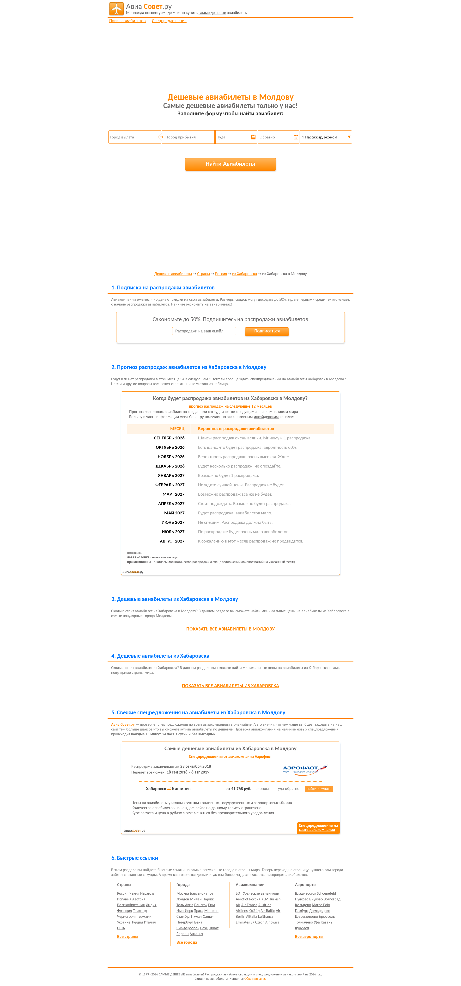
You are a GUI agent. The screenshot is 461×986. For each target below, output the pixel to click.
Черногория (127, 917)
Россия (221, 274)
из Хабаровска (244, 274)
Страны (203, 274)
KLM (264, 899)
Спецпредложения (169, 21)
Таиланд (140, 911)
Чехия (134, 894)
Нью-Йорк (184, 911)
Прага (198, 911)
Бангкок (200, 905)
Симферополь (187, 928)
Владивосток (305, 894)
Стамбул (183, 917)
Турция (137, 922)
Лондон (182, 899)
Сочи (204, 928)
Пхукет (196, 917)
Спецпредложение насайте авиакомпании (318, 828)
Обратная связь (255, 979)
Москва (182, 894)
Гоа (210, 894)
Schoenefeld (326, 894)
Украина (124, 922)
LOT (239, 894)
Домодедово (319, 911)
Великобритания (131, 905)
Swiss (275, 922)
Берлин (182, 934)
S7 (252, 922)
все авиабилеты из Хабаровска (230, 686)
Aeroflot (242, 899)
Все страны (127, 937)
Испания (124, 899)
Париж (208, 899)
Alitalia (251, 917)
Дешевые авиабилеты (173, 274)
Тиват (213, 928)
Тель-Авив (184, 905)
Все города (186, 942)
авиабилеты (187, 9)
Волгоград (332, 899)
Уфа (317, 922)
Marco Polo (321, 905)
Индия (151, 905)
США (121, 928)
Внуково (316, 899)
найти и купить (319, 789)
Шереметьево (306, 917)
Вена (198, 922)
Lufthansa (265, 917)
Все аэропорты (309, 937)
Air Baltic (268, 911)
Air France (249, 905)
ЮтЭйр (254, 911)
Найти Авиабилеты (230, 164)
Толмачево (304, 922)
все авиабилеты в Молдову (230, 629)
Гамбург (301, 911)
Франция (124, 911)
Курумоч (302, 928)
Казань (327, 922)
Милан (196, 899)
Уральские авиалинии (261, 894)
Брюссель (327, 917)
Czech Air (262, 922)
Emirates (243, 922)
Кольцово (303, 905)
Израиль (147, 894)
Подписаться (267, 331)
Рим (211, 905)
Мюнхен (211, 911)
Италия (150, 922)
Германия (145, 917)
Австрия (139, 899)
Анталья (196, 934)
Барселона (198, 894)
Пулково (301, 899)
